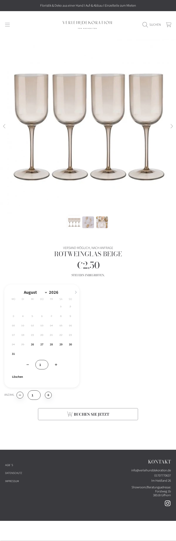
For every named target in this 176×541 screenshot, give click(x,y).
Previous (4, 126)
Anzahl (9, 395)
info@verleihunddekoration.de (151, 470)
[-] (27, 364)
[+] (56, 364)
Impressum (12, 481)
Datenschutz (13, 473)
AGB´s (9, 465)
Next (171, 126)
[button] (7, 25)
